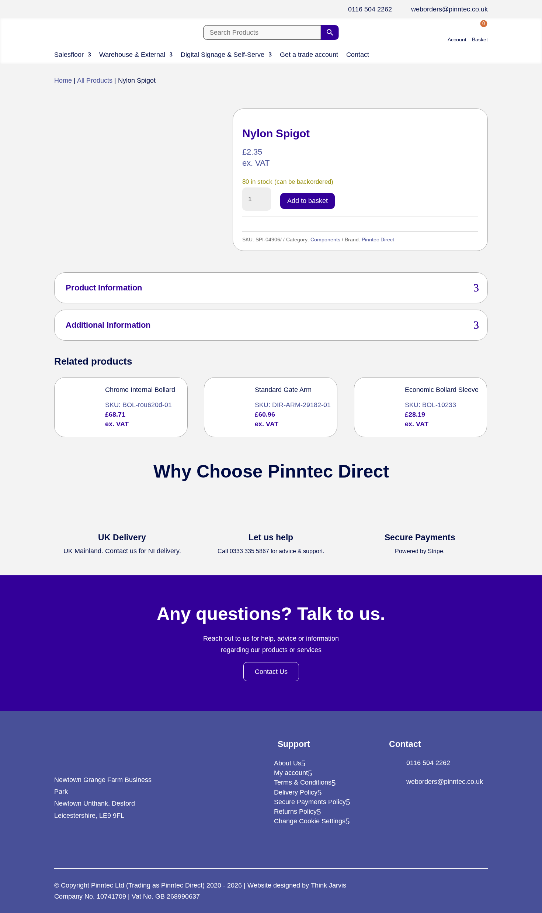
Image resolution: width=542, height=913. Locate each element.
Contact (357, 55)
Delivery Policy (295, 792)
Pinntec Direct (378, 239)
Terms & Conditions (302, 782)
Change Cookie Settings (309, 821)
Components (325, 239)
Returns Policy (295, 811)
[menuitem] (457, 32)
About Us (287, 763)
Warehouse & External (132, 55)
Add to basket (307, 200)
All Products (94, 80)
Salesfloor (69, 55)
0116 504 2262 (370, 9)
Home (63, 80)
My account (291, 772)
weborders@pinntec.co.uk (449, 9)
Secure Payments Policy (310, 802)
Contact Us (271, 671)
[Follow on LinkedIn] (59, 841)
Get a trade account (309, 55)
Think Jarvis (328, 885)
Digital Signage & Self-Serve (222, 55)
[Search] (330, 32)
